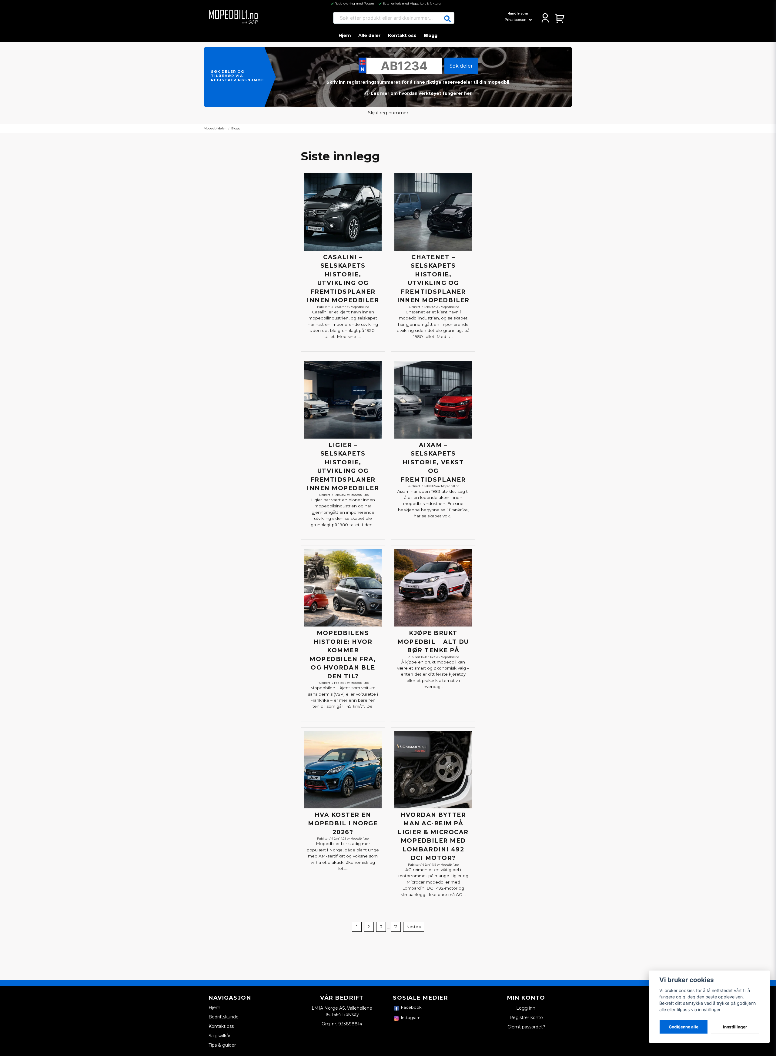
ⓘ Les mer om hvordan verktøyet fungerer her (418, 93)
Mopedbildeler (215, 128)
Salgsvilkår (219, 1035)
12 (395, 926)
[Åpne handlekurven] (560, 18)
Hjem (345, 35)
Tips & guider (222, 1045)
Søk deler (461, 66)
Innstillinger (735, 1026)
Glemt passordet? (526, 1027)
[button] (447, 18)
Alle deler (369, 35)
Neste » (413, 926)
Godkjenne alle (683, 1026)
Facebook (411, 1007)
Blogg (430, 35)
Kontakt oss (402, 35)
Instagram (410, 1017)
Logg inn (526, 1008)
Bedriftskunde (224, 1017)
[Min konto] (545, 18)
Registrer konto (526, 1017)
